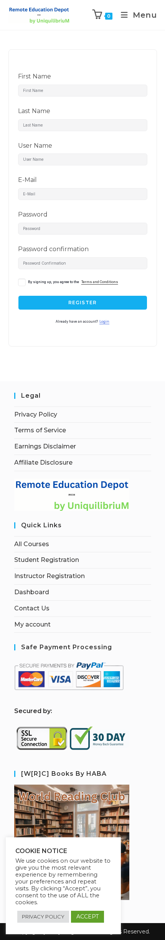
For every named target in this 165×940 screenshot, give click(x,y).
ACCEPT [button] (87, 916)
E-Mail (27, 179)
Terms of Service (40, 430)
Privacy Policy (35, 414)
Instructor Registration (49, 576)
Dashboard (31, 592)
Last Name (34, 111)
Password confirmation (53, 249)
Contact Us (32, 608)
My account (32, 624)
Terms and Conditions (99, 282)
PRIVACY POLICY (43, 916)
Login (104, 321)
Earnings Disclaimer (45, 446)
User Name (35, 145)
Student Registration (46, 559)
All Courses (31, 544)
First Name (34, 76)
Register (82, 302)
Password (33, 214)
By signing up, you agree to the (73, 282)
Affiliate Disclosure (43, 462)
